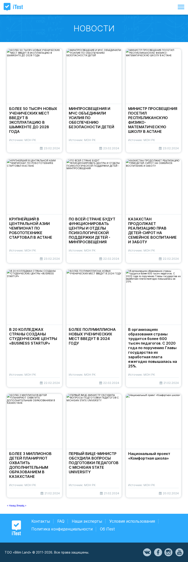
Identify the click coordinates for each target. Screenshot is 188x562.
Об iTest (107, 529)
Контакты (40, 521)
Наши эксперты (87, 521)
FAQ (60, 521)
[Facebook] (157, 552)
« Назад (12, 505)
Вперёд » (21, 505)
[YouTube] (179, 552)
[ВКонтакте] (146, 552)
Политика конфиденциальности (62, 529)
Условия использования (132, 521)
